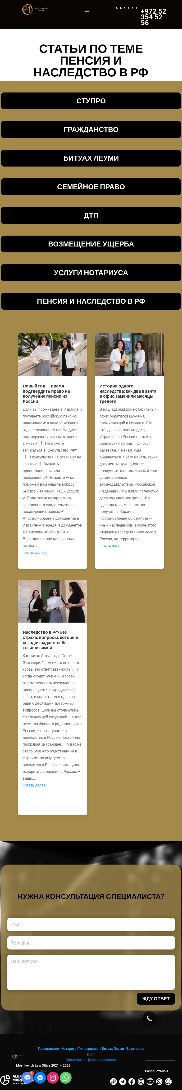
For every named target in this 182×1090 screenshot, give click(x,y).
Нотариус (68, 1048)
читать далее (34, 552)
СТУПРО (91, 101)
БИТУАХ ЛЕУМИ (91, 158)
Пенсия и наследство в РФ (91, 301)
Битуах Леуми (113, 1048)
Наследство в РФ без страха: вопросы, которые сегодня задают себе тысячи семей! (50, 639)
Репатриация (89, 1048)
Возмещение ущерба (91, 244)
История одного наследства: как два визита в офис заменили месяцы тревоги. (128, 393)
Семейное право (91, 187)
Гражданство (91, 129)
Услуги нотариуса (91, 272)
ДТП (91, 215)
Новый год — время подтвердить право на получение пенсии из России (46, 393)
